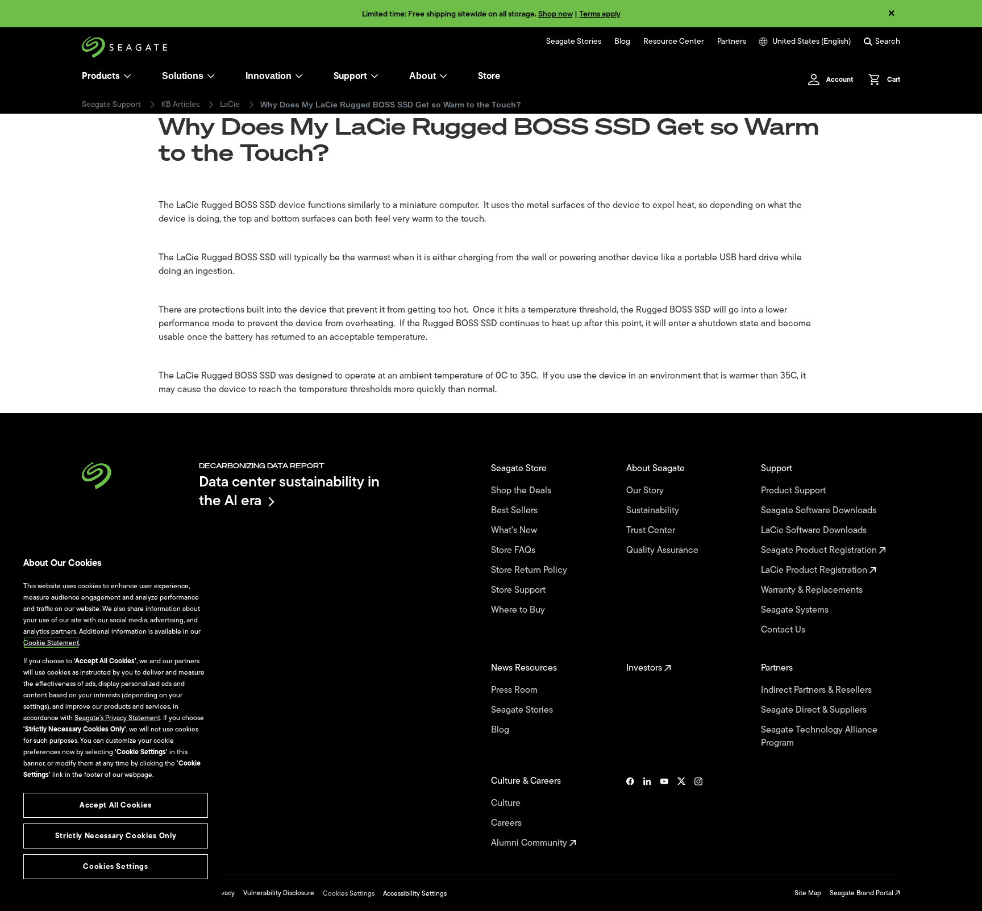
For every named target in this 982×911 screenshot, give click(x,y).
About (422, 76)
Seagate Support (111, 104)
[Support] (374, 76)
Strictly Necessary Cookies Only (115, 836)
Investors (645, 668)
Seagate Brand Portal (862, 892)
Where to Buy (519, 610)
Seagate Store (520, 468)
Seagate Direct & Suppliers (815, 710)
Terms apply (600, 13)
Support (350, 76)
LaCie (230, 104)
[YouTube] (664, 812)
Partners (731, 41)
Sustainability (653, 510)
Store (489, 76)
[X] (681, 812)
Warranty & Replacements (813, 590)
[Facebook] (630, 812)
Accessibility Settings (415, 893)
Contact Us (784, 630)
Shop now (555, 13)
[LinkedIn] (647, 812)
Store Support (519, 590)
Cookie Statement (51, 642)
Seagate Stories (573, 41)
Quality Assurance (663, 550)
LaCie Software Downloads (815, 530)
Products (101, 76)
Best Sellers (515, 510)
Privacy (224, 892)
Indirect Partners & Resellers (817, 690)
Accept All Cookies (116, 805)
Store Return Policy (530, 570)
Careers (507, 823)
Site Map (807, 892)
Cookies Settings (349, 893)
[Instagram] (698, 812)
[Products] (127, 76)
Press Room (515, 690)
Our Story (646, 490)
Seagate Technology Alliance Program (819, 736)
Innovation (269, 76)
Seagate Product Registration (820, 550)
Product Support (794, 490)
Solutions (182, 76)
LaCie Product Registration (815, 570)
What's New (515, 530)
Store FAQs (514, 550)
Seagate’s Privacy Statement (117, 717)
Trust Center (651, 530)
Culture (507, 803)
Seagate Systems (796, 610)
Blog (622, 41)
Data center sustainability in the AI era (289, 490)
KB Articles (180, 104)
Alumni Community (530, 843)
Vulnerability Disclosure (278, 892)
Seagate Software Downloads (820, 510)
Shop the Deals (523, 490)
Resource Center (673, 41)
